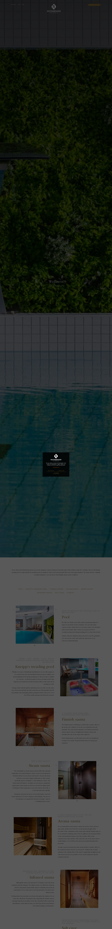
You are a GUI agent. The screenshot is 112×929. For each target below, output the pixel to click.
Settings (51, 470)
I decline (61, 470)
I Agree (56, 473)
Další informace (56, 467)
